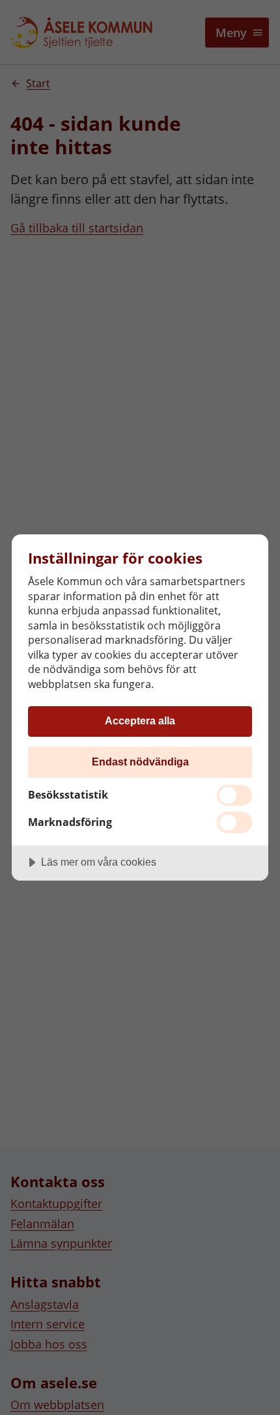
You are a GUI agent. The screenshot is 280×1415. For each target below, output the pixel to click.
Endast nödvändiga (140, 761)
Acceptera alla (140, 720)
